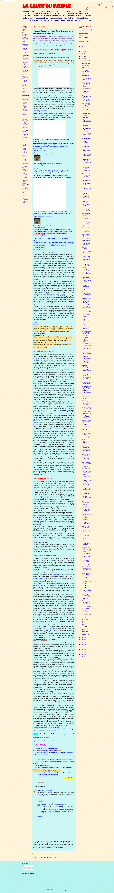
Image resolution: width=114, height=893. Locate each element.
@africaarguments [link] (51, 115)
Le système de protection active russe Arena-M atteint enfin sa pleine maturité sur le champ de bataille (25, 64)
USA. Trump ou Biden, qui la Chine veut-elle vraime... (86, 236)
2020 (82, 58)
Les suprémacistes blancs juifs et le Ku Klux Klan (48, 771)
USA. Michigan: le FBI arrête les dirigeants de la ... (86, 105)
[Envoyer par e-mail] (37, 782)
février (84, 631)
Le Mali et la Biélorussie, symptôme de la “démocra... (86, 590)
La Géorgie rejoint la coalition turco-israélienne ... (86, 340)
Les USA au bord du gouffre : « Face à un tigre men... (86, 422)
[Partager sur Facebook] (42, 782)
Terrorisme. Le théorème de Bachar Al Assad (86, 203)
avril (83, 626)
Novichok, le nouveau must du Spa (86, 503)
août (83, 617)
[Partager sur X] (40, 782)
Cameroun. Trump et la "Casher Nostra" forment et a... (86, 603)
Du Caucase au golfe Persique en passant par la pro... (87, 569)
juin (83, 622)
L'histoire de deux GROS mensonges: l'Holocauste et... (86, 528)
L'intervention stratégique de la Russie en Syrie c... (86, 464)
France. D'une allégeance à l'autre (86, 516)
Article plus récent (39, 854)
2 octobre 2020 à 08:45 (60, 804)
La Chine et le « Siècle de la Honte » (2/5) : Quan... (86, 265)
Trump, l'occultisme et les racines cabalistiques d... (86, 319)
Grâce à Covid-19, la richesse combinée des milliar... (86, 354)
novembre (85, 63)
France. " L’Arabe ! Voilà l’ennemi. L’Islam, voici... (86, 229)
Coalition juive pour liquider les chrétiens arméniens (86, 242)
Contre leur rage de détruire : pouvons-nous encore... (86, 182)
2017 (82, 642)
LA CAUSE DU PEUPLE (46, 6)
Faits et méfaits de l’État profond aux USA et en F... (86, 307)
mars (84, 629)
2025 (82, 46)
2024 (82, 49)
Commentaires (28, 868)
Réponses (41, 801)
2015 (82, 647)
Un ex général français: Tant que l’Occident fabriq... (86, 84)
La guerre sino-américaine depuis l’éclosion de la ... (86, 496)
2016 (82, 644)
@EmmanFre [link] (57, 330)
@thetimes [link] (36, 117)
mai (83, 624)
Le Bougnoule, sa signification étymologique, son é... (86, 388)
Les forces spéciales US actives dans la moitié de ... (87, 542)
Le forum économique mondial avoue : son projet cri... (86, 196)
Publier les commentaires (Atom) (49, 857)
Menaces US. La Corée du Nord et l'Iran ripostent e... (86, 429)
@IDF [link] (43, 235)
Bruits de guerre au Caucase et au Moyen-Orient (86, 575)
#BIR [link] (55, 177)
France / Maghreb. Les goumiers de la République (87, 402)
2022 (82, 53)
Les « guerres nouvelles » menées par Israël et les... (86, 521)
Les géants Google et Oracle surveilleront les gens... (86, 112)
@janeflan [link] (47, 117)
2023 (82, 51)
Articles (26, 866)
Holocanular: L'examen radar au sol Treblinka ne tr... (86, 149)
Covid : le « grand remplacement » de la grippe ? (87, 119)
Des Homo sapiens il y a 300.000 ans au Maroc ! (86, 442)
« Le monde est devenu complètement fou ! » (86, 555)
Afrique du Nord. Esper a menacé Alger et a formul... (86, 435)
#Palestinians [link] (58, 231)
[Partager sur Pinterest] (43, 782)
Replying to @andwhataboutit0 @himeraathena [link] (51, 170)
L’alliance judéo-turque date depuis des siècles (86, 326)
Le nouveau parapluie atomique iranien (85, 536)
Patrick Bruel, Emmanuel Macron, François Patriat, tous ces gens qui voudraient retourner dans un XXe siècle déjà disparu (25, 84)
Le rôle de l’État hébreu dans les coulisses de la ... (86, 347)
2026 (82, 44)
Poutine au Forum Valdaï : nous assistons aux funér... (86, 189)
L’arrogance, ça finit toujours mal (25, 200)
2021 (82, 56)
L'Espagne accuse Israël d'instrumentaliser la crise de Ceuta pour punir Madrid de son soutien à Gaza (25, 188)
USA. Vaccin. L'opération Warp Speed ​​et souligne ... (86, 596)
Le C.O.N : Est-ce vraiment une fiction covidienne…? (86, 409)
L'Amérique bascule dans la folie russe (86, 209)
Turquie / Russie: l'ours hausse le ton (86, 156)
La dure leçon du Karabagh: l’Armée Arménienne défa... (86, 168)
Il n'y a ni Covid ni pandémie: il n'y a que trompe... (86, 176)
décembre (85, 60)
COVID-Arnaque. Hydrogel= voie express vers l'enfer (86, 489)
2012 (82, 654)
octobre (84, 65)
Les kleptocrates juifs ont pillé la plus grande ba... (86, 161)
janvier (84, 634)
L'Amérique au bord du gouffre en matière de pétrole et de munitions (25, 123)
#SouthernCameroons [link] (39, 174)
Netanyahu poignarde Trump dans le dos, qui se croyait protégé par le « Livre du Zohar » (25, 170)
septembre (85, 614)
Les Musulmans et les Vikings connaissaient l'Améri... (86, 134)
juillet (84, 619)
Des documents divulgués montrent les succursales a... (86, 449)
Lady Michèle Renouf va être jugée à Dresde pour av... (86, 279)
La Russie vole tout (86, 477)
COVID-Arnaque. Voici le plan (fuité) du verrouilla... (86, 360)
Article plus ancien (69, 854)
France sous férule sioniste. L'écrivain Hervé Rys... (86, 562)
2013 (82, 652)
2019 (82, 637)
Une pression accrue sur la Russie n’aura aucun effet (86, 294)
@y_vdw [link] (41, 115)
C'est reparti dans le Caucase (85, 610)
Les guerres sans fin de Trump (86, 383)
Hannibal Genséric (46, 804)
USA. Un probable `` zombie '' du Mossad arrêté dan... (86, 249)
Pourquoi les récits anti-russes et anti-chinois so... (86, 77)
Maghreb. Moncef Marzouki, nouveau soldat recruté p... (86, 368)
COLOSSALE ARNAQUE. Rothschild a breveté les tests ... (86, 509)
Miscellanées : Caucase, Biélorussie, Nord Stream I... (86, 457)
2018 (82, 639)
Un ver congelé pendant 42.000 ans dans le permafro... (86, 215)
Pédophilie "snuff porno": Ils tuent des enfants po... (87, 482)
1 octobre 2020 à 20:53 (46, 790)
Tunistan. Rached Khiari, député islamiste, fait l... (86, 272)
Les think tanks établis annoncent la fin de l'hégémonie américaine (25, 136)
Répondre (39, 798)
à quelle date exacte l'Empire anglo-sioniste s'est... (86, 70)
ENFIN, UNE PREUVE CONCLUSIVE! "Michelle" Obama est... (86, 377)
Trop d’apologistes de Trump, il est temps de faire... (86, 257)
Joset (38, 790)
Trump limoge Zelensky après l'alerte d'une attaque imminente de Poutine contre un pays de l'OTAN (25, 152)
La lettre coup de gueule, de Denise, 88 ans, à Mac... (86, 333)
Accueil (54, 854)
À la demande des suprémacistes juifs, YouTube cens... (86, 471)
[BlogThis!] (39, 782)
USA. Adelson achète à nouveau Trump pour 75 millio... (87, 126)
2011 (82, 656)
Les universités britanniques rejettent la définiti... (86, 90)
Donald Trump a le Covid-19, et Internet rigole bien (86, 549)
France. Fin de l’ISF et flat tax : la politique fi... (86, 223)
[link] (53, 111)
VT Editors (38, 741)
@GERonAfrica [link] (66, 177)
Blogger (65, 890)
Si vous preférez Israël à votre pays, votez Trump (86, 300)
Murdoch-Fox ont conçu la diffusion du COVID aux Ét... (87, 415)
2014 (82, 649)
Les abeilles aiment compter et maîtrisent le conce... (86, 286)
